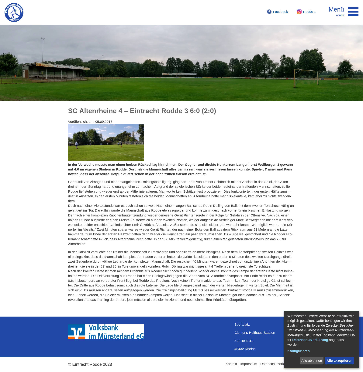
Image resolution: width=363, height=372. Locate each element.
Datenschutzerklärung (310, 340)
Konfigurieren (298, 351)
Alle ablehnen (311, 361)
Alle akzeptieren (339, 361)
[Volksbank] (106, 338)
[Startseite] (14, 12)
